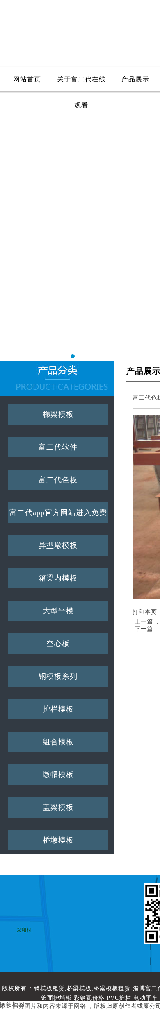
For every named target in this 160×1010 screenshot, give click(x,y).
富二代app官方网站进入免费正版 (58, 515)
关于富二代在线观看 (81, 84)
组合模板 (58, 742)
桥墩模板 (58, 840)
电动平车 (145, 998)
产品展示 (135, 79)
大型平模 (58, 611)
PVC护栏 (119, 998)
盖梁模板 (58, 807)
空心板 (58, 643)
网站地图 (12, 1004)
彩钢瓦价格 (89, 998)
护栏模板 (58, 709)
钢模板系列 (58, 676)
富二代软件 (58, 447)
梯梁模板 (58, 414)
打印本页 (145, 612)
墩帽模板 (58, 774)
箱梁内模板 (58, 578)
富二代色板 (58, 480)
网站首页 (27, 79)
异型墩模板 (58, 545)
